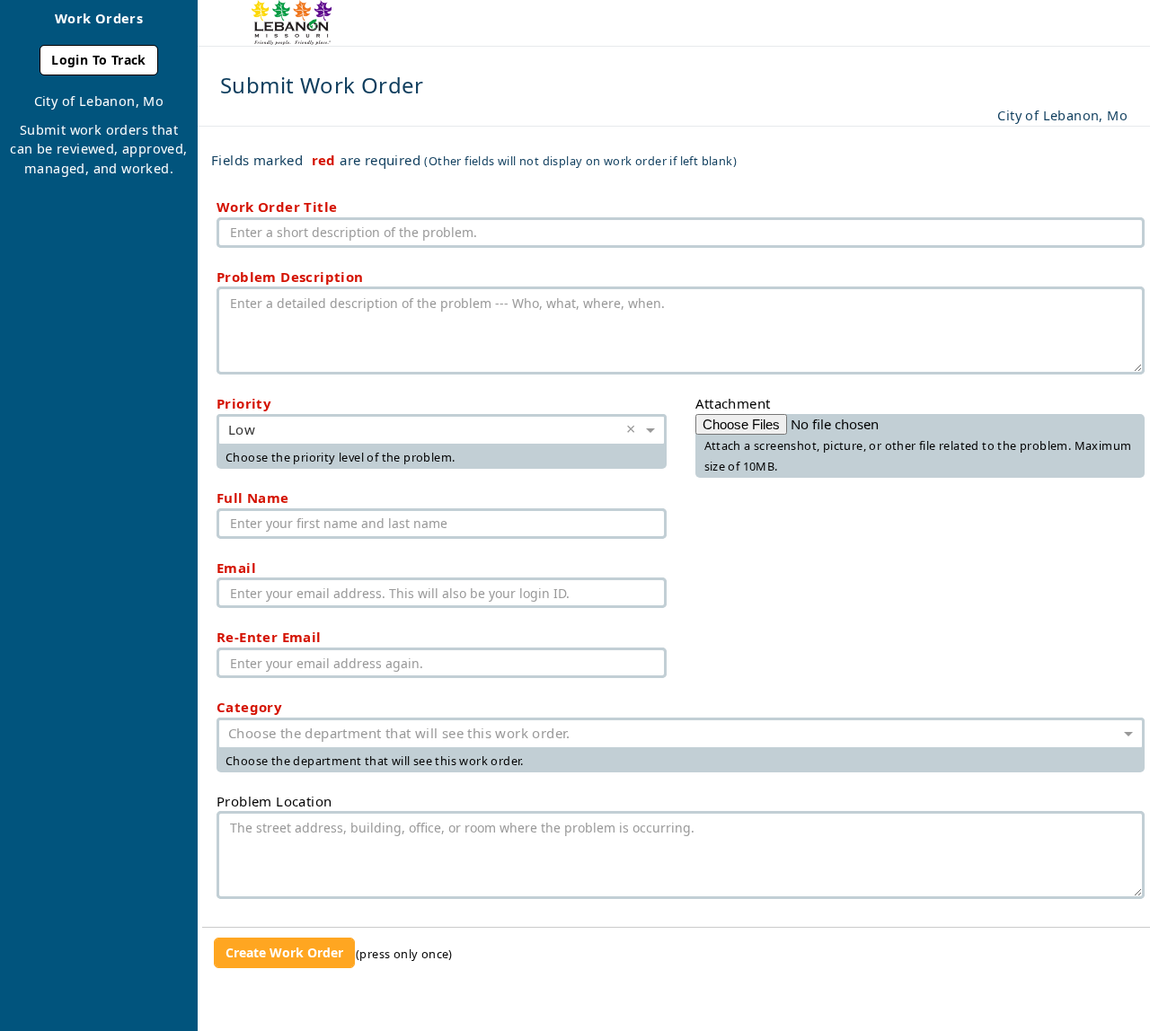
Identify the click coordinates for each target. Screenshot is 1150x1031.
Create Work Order (284, 952)
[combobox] (423, 431)
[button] (633, 430)
